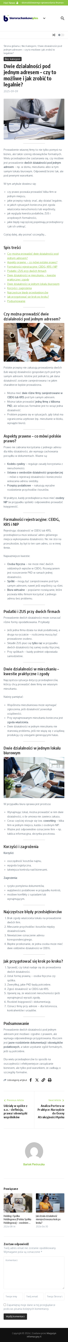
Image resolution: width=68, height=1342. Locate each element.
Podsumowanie (16, 301)
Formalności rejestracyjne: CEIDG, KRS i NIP (32, 266)
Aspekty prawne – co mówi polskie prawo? (32, 262)
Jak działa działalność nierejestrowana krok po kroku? (48, 1219)
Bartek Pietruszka (34, 1164)
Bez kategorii (29, 45)
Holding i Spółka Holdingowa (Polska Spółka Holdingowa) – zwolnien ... (17, 1219)
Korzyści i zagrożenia (19, 288)
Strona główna (12, 45)
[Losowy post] (53, 35)
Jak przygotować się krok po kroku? (28, 296)
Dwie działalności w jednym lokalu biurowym (33, 283)
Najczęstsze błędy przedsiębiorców (27, 292)
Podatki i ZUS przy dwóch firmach (26, 270)
